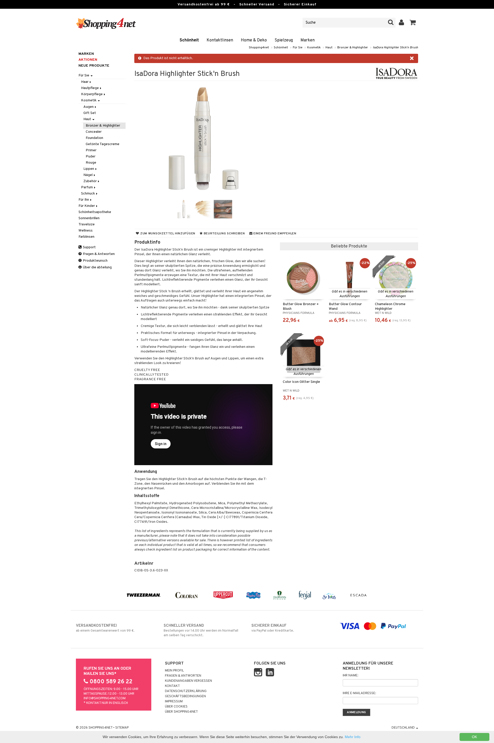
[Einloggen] (401, 23)
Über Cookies (176, 707)
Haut (328, 48)
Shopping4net (259, 48)
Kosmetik (314, 48)
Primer (91, 150)
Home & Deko (254, 40)
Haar (85, 82)
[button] (413, 23)
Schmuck (88, 193)
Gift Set (89, 113)
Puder (90, 156)
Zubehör (90, 181)
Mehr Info (352, 737)
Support (89, 247)
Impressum (174, 702)
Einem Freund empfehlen (274, 234)
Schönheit (189, 40)
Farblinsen (86, 237)
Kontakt (172, 686)
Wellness (85, 230)
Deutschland (404, 728)
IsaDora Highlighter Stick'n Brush (395, 48)
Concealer (94, 132)
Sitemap (122, 728)
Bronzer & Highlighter (352, 48)
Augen (88, 107)
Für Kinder (87, 206)
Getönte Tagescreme (102, 144)
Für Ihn (84, 200)
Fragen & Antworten (98, 254)
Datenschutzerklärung (186, 691)
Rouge (91, 163)
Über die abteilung (97, 267)
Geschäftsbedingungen (185, 696)
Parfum (87, 187)
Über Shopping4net (181, 712)
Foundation (94, 138)
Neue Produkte (93, 66)
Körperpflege (92, 94)
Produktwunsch (95, 261)
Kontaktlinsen (220, 40)
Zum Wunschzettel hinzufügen (167, 234)
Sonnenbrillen (89, 218)
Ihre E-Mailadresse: (359, 693)
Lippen (89, 169)
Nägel (88, 175)
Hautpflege (90, 88)
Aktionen (87, 60)
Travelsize (86, 224)
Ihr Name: (350, 676)
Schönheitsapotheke (94, 212)
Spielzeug (284, 40)
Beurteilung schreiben (224, 234)
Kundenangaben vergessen (188, 681)
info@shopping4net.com (105, 698)
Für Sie (297, 48)
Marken (308, 40)
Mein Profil (174, 671)
